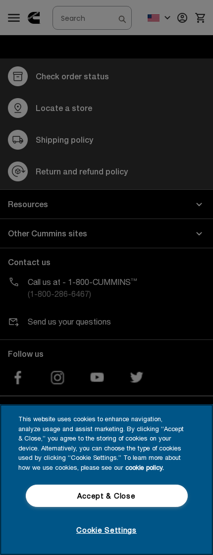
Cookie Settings (106, 530)
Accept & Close (106, 496)
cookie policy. (144, 467)
